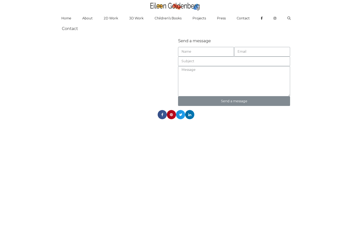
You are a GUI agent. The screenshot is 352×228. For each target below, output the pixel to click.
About (87, 18)
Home (66, 18)
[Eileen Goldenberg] (176, 6)
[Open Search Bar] (289, 18)
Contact (243, 18)
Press (221, 18)
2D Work (111, 18)
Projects (199, 18)
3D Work (136, 18)
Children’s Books (168, 18)
